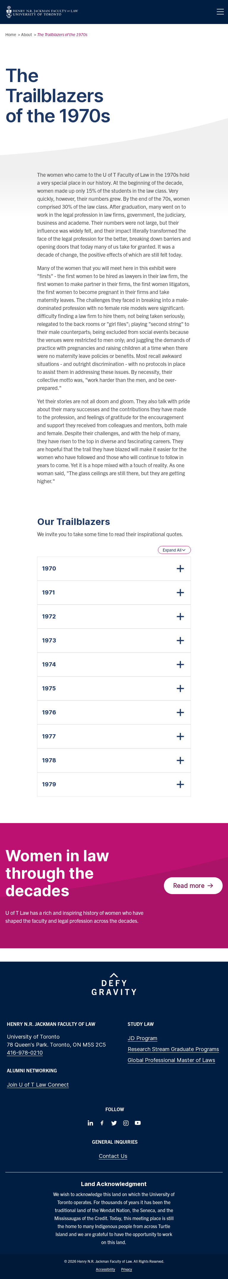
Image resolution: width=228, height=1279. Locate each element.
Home (10, 34)
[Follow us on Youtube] (138, 1123)
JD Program (142, 1038)
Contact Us (113, 1156)
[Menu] (220, 12)
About (26, 34)
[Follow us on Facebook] (102, 1123)
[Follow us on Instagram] (126, 1123)
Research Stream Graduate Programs (173, 1049)
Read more (189, 885)
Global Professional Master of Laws (171, 1060)
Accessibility (105, 1269)
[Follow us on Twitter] (114, 1123)
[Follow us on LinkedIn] (90, 1123)
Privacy (126, 1269)
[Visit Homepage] (42, 12)
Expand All (172, 549)
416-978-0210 (25, 1053)
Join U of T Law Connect (38, 1085)
